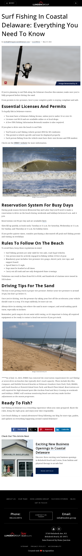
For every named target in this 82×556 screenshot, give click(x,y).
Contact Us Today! (41, 516)
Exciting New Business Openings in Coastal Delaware (52, 448)
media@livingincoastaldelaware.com (17, 42)
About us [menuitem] (11, 499)
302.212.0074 (15, 518)
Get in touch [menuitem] (41, 503)
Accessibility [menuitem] (54, 546)
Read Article (47, 471)
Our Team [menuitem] (22, 499)
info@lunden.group (66, 518)
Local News (36, 42)
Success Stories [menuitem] (59, 499)
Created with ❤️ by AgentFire (41, 551)
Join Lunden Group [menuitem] (39, 499)
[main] (41, 248)
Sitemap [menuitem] (24, 546)
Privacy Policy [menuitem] (38, 546)
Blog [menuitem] (73, 499)
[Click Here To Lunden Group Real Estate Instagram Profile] (59, 529)
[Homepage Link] (41, 3)
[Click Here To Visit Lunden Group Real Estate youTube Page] (53, 529)
